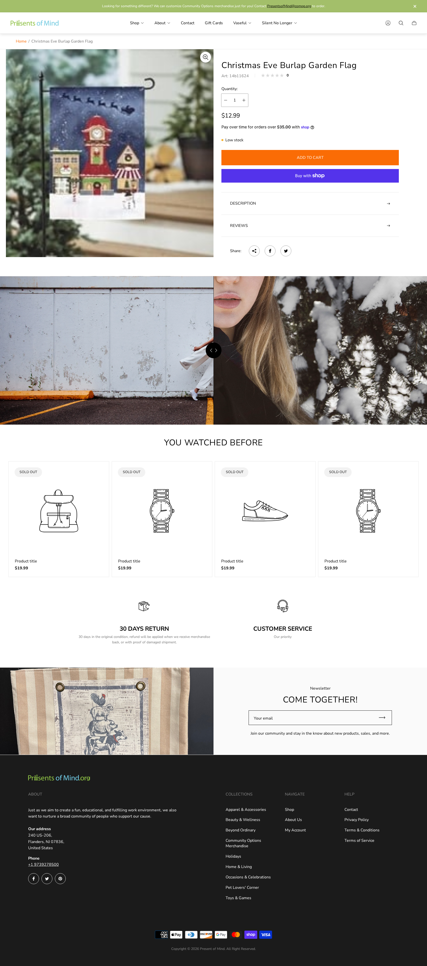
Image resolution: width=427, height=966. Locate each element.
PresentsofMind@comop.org (289, 6)
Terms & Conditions (362, 830)
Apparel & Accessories (246, 809)
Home (21, 41)
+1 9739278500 (43, 864)
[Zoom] (205, 57)
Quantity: (229, 89)
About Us (293, 819)
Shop (289, 809)
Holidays (233, 856)
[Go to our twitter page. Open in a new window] (47, 878)
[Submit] (384, 717)
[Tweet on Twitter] (285, 250)
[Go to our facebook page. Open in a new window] (33, 878)
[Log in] (388, 23)
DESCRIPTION (243, 203)
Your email (263, 718)
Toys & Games (238, 898)
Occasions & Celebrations (248, 877)
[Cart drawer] (414, 23)
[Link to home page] (59, 778)
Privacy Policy (356, 819)
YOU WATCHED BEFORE (213, 442)
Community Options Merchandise (243, 843)
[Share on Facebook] (270, 250)
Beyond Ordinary (241, 830)
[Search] (401, 23)
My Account (295, 830)
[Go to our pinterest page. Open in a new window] (60, 878)
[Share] (254, 250)
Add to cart (310, 157)
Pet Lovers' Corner (242, 887)
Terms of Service (359, 840)
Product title (26, 561)
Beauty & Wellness (243, 819)
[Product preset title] (59, 511)
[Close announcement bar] (414, 6)
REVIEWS (239, 225)
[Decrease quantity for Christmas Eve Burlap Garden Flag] (225, 100)
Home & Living (239, 866)
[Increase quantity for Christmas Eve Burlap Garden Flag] (244, 100)
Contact (351, 809)
